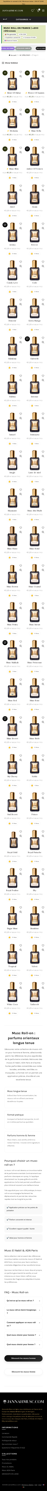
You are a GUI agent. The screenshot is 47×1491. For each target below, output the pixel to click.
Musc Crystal (35, 586)
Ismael (12, 434)
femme (4, 1419)
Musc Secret (12, 738)
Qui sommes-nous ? (10, 1444)
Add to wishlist (21, 72)
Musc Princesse (34, 662)
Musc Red (12, 700)
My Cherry (12, 776)
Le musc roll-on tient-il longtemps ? (21, 1311)
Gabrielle (34, 358)
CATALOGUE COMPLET (23, 48)
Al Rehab (31, 1419)
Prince (34, 814)
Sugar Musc (12, 928)
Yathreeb (34, 1004)
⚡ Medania (12, 131)
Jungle (12, 472)
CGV (35, 1485)
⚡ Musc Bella (34, 131)
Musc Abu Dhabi (34, 510)
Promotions (7, 1463)
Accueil (13, 55)
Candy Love (12, 283)
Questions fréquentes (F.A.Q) (13, 1448)
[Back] (5, 19)
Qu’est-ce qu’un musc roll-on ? (20, 1301)
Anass (34, 207)
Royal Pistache (34, 852)
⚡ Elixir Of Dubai (12, 93)
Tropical (12, 966)
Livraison (5, 1433)
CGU (39, 1485)
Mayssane (12, 510)
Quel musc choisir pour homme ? (21, 1335)
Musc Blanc (12, 548)
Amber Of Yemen (35, 169)
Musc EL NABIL (41, 48)
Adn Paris (24, 1419)
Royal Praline (12, 890)
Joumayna (34, 434)
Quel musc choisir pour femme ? (21, 1344)
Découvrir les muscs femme (23, 1372)
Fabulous (12, 358)
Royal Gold (12, 852)
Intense (34, 396)
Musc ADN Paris (8, 1470)
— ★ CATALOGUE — (24, 55)
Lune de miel (34, 472)
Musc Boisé (34, 548)
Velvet (35, 966)
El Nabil (39, 1419)
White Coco (12, 1004)
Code (34, 283)
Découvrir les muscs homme (23, 1358)
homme (37, 1416)
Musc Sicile (34, 738)
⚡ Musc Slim (12, 169)
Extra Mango (35, 321)
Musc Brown (12, 586)
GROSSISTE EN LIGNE (10, 1474)
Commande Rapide (9, 1437)
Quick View (21, 76)
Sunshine (34, 928)
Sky (34, 890)
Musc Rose (35, 700)
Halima (12, 396)
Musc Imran (34, 624)
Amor (12, 207)
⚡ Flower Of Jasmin (34, 93)
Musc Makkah (12, 662)
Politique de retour (9, 1441)
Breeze (34, 245)
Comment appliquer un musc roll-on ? (21, 1324)
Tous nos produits (9, 1459)
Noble (34, 776)
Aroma (12, 245)
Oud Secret (12, 814)
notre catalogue (7, 1416)
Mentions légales (28, 1485)
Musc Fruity (12, 624)
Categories (22, 19)
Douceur (12, 321)
